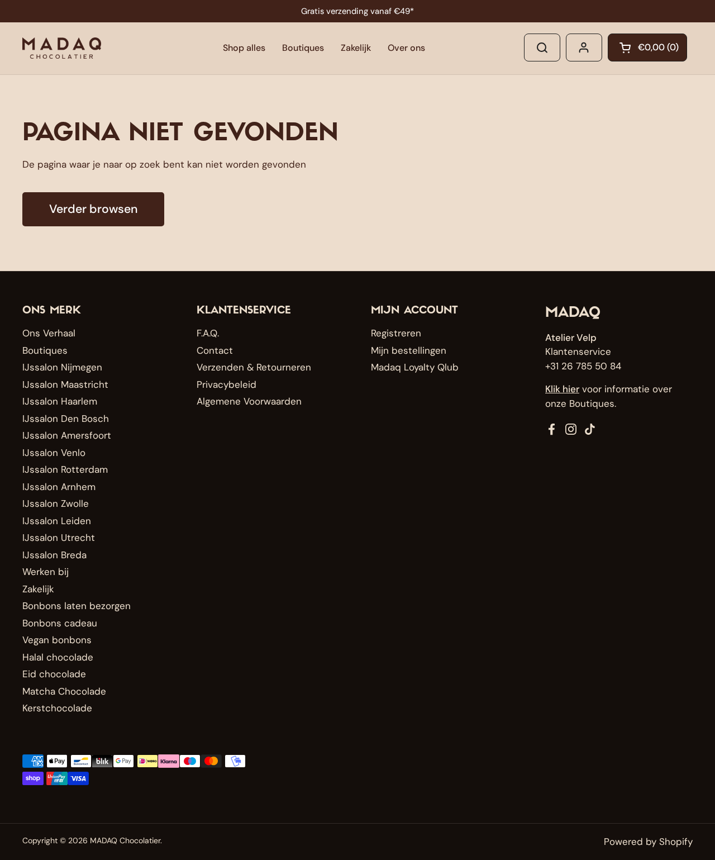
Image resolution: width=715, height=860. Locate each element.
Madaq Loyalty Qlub (415, 367)
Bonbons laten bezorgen (76, 606)
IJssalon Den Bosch (65, 418)
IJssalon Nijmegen (62, 367)
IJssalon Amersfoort (66, 435)
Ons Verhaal (48, 333)
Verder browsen (93, 209)
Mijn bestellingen (408, 350)
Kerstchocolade (57, 708)
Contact (215, 350)
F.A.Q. (208, 333)
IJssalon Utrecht (58, 537)
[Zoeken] (542, 47)
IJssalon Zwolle (55, 503)
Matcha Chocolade (64, 691)
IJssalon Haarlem (59, 401)
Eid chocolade (54, 674)
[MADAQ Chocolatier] (61, 48)
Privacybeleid (226, 384)
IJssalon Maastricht (65, 384)
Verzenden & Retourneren (254, 367)
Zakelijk (38, 589)
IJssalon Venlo (53, 452)
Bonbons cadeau (59, 623)
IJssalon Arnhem (59, 487)
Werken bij (45, 572)
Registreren (396, 333)
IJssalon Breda (54, 555)
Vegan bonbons (57, 640)
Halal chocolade (57, 657)
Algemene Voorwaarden (249, 401)
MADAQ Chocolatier (125, 840)
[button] (647, 47)
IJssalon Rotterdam (65, 469)
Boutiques (45, 350)
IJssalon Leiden (56, 521)
